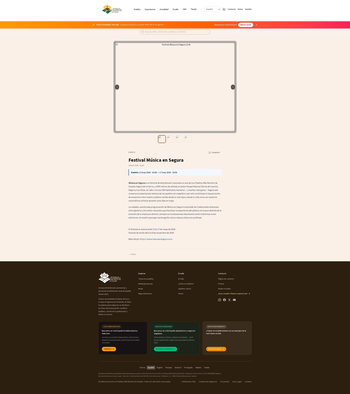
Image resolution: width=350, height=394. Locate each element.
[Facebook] (224, 299)
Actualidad (164, 9)
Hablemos (107, 349)
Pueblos (137, 9)
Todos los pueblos (146, 279)
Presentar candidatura (164, 349)
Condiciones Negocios (208, 381)
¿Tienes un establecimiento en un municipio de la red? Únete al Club (226, 332)
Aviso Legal (237, 381)
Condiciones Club (188, 381)
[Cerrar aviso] (256, 25)
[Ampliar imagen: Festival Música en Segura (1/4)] (175, 87)
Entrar (240, 9)
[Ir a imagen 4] (188, 139)
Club (184, 9)
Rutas (140, 288)
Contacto (232, 9)
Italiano (198, 367)
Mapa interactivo (145, 293)
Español (151, 367)
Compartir (216, 152)
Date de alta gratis (215, 349)
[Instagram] (219, 299)
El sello (175, 9)
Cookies (248, 381)
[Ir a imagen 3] (179, 139)
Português (188, 367)
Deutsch (178, 367)
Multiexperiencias (145, 283)
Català (206, 367)
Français (168, 367)
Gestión (248, 9)
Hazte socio (245, 25)
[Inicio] (112, 9)
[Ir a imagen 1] (162, 139)
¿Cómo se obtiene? (186, 283)
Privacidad (224, 381)
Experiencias (150, 9)
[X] (229, 299)
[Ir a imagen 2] (170, 139)
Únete (180, 293)
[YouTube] (234, 299)
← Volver (132, 254)
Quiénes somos (184, 288)
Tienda (193, 9)
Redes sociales (224, 288)
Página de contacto (226, 279)
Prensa (221, 283)
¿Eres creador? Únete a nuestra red (232, 293)
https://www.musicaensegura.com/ (156, 239)
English (160, 367)
